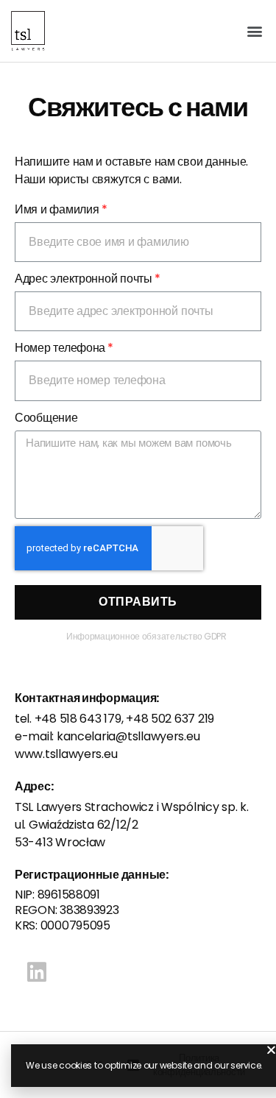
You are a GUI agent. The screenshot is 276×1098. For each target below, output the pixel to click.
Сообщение (46, 417)
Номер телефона (60, 347)
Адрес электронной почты (83, 278)
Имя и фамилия (57, 209)
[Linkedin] (37, 972)
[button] (255, 30)
